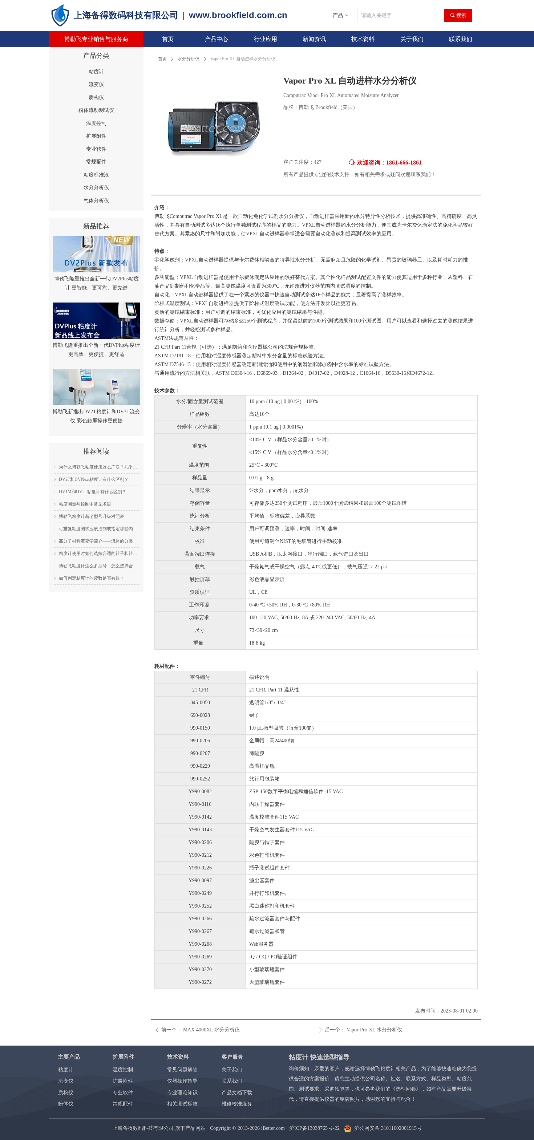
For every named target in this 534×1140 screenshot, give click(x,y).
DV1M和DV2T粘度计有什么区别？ (92, 491)
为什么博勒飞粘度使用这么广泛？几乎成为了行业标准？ (99, 467)
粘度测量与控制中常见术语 (85, 504)
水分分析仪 (188, 58)
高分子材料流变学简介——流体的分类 (96, 541)
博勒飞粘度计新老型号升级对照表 (91, 516)
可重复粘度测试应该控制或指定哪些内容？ (99, 528)
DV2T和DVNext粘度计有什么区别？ (94, 479)
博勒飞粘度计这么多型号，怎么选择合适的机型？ (99, 565)
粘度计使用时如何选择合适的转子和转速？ (99, 553)
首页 (162, 58)
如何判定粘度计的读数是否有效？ (91, 578)
